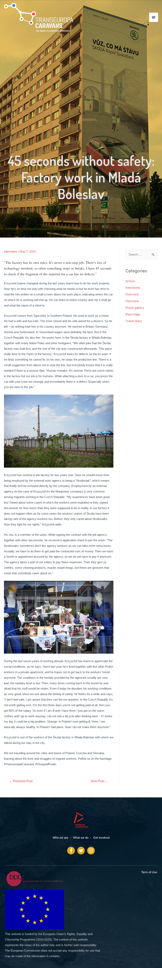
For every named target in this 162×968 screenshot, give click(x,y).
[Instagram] (91, 850)
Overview (132, 294)
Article (130, 281)
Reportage (132, 314)
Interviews (10, 251)
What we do (80, 837)
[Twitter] (81, 850)
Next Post (99, 781)
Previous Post (21, 781)
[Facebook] (71, 850)
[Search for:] (141, 254)
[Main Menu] (153, 17)
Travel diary (133, 321)
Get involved (101, 837)
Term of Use (149, 872)
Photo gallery (134, 308)
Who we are (60, 837)
